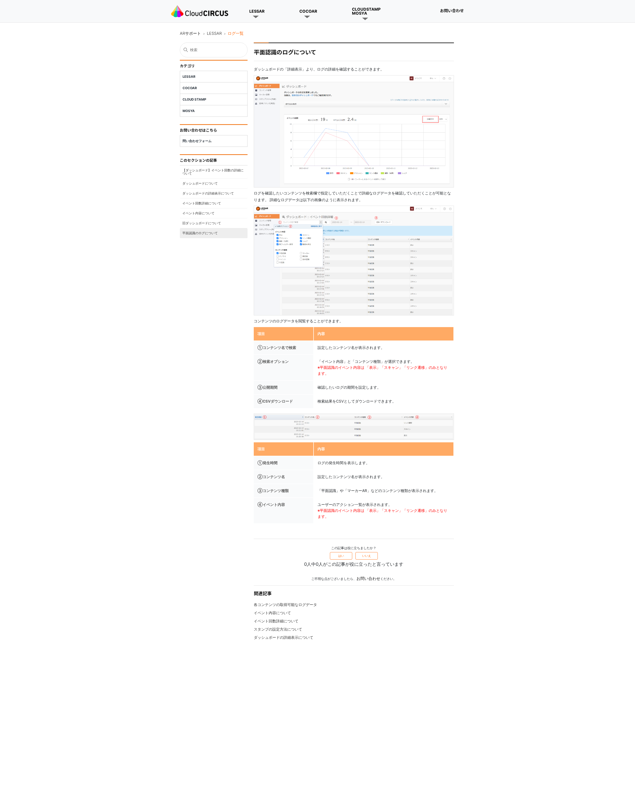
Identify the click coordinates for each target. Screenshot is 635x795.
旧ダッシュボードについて (201, 223)
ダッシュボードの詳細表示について (208, 193)
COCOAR (308, 11)
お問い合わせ (452, 10)
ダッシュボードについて (200, 183)
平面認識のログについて (200, 233)
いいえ (366, 556)
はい (341, 556)
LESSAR (257, 11)
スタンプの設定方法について (278, 629)
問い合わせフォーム (197, 141)
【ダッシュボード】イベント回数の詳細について (213, 171)
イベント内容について (198, 213)
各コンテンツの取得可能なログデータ (285, 604)
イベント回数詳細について (201, 203)
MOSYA (189, 111)
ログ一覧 (236, 33)
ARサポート (190, 33)
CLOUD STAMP (194, 99)
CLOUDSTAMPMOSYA (366, 11)
